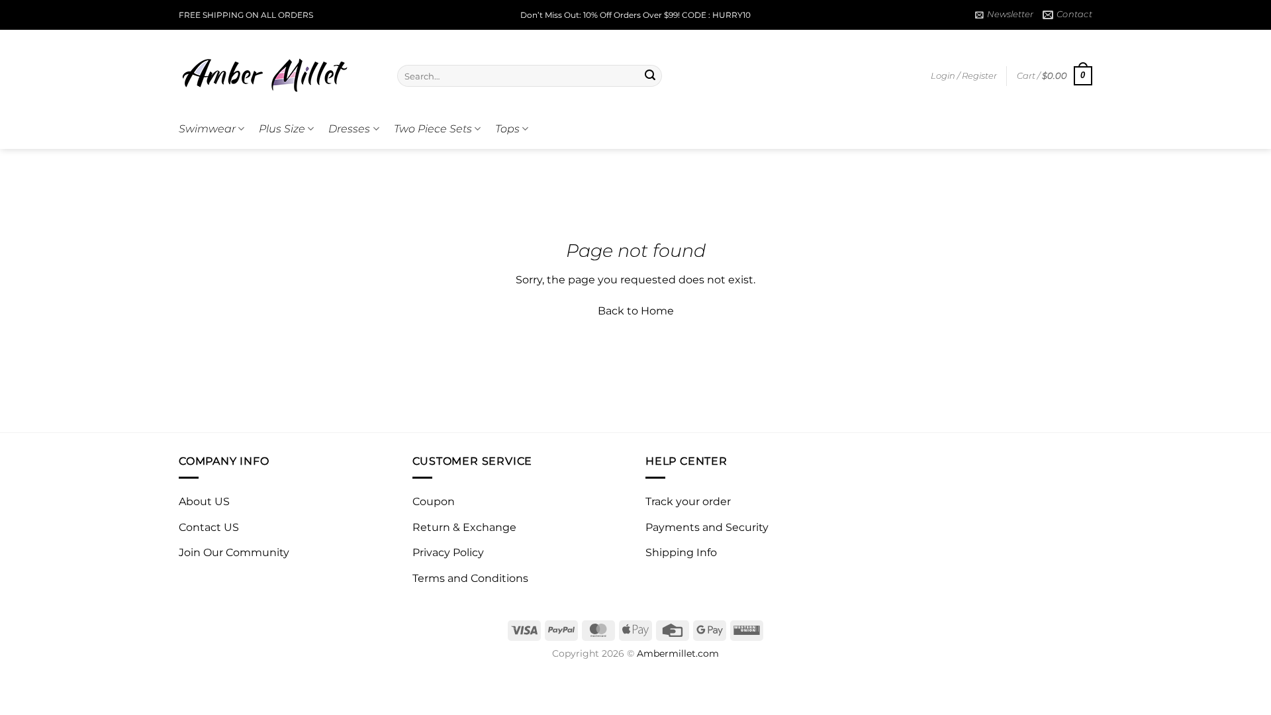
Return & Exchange (464, 527)
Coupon (433, 501)
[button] (1004, 14)
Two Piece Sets (433, 128)
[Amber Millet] (278, 69)
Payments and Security (707, 527)
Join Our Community (234, 552)
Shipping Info (681, 552)
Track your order (688, 501)
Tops (507, 128)
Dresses (349, 128)
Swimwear (207, 128)
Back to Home (636, 311)
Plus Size (282, 128)
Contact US (209, 527)
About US (204, 501)
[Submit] (650, 76)
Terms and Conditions (470, 578)
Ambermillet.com (678, 653)
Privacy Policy (448, 552)
